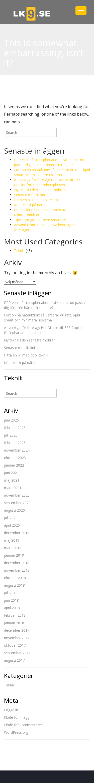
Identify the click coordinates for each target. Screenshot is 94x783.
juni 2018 (11, 600)
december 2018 (16, 562)
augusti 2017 (14, 660)
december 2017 (16, 630)
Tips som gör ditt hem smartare (40, 219)
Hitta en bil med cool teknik (36, 199)
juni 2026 (11, 420)
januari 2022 (14, 465)
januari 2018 (14, 622)
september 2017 (17, 652)
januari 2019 (14, 555)
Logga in (11, 709)
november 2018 (17, 570)
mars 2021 (12, 487)
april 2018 (12, 607)
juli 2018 (11, 592)
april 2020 (12, 525)
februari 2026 (15, 427)
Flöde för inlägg (16, 717)
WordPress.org (16, 732)
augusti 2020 (14, 510)
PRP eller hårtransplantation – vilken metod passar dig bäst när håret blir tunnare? (49, 162)
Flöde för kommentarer (23, 724)
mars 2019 (12, 547)
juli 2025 (11, 435)
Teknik (19, 250)
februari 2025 (15, 442)
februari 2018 (15, 615)
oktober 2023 (15, 457)
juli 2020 (11, 517)
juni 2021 (11, 472)
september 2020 (17, 502)
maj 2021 (11, 480)
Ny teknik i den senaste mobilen (40, 189)
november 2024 (17, 450)
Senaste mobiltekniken (32, 194)
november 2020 (17, 495)
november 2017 (17, 637)
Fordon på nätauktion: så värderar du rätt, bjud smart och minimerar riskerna (52, 172)
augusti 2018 (14, 585)
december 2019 (16, 532)
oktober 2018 (15, 577)
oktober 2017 (15, 645)
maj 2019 (11, 540)
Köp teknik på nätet (30, 204)
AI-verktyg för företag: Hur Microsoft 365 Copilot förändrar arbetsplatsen (47, 182)
